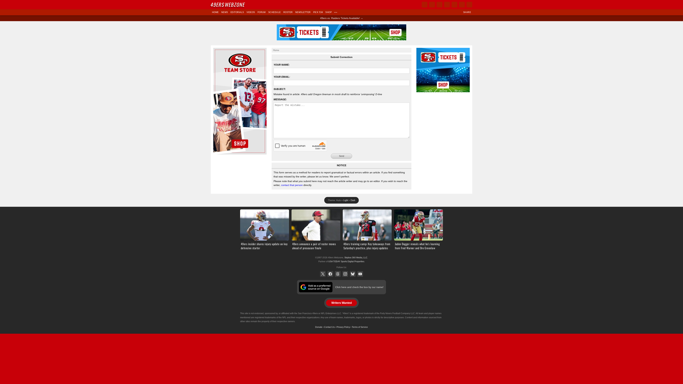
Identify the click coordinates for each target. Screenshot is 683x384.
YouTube (360, 274)
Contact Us (329, 327)
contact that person (292, 185)
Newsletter (303, 12)
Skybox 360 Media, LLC (355, 257)
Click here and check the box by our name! (359, 287)
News (224, 12)
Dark (353, 200)
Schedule (274, 12)
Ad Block (421, 49)
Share (467, 12)
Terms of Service (360, 327)
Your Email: (282, 76)
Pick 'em (318, 12)
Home (215, 12)
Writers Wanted (341, 302)
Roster (288, 12)
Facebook (330, 274)
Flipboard (454, 4)
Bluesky (353, 274)
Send (341, 156)
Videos (251, 12)
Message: (280, 99)
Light (345, 200)
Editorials (237, 12)
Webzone (228, 4)
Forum (262, 12)
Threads (338, 274)
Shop (328, 12)
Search (469, 4)
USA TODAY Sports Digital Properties (346, 261)
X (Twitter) (323, 274)
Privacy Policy (343, 327)
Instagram (345, 274)
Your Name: (282, 64)
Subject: (280, 89)
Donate (318, 327)
